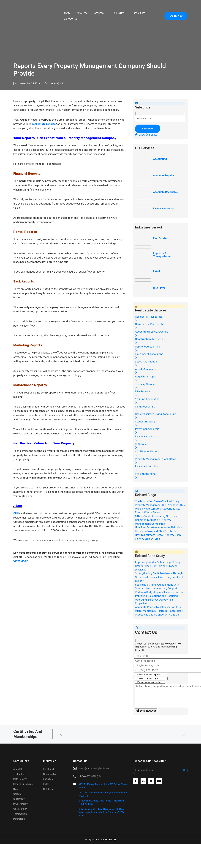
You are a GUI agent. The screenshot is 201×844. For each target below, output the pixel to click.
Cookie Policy (20, 808)
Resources (139, 13)
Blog (15, 789)
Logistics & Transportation (162, 255)
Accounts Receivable (165, 192)
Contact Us (70, 19)
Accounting (160, 158)
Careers (17, 794)
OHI (15, 513)
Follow (141, 134)
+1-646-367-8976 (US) (89, 776)
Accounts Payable (163, 175)
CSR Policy (18, 799)
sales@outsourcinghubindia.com (96, 768)
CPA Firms (159, 287)
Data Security (20, 779)
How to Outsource (23, 784)
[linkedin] (143, 781)
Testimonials (20, 814)
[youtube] (159, 781)
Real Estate (160, 238)
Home (67, 13)
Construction (50, 774)
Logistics (48, 779)
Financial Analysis (163, 208)
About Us (82, 13)
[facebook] (135, 781)
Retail (156, 271)
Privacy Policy (20, 803)
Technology (19, 774)
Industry (119, 13)
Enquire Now (176, 16)
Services (99, 13)
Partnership (19, 818)
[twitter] (151, 781)
